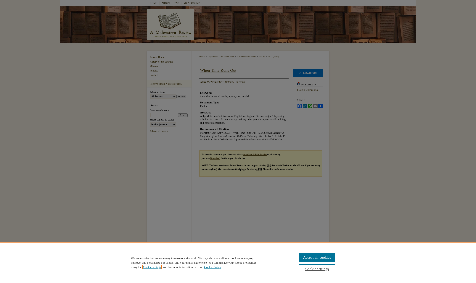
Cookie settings (152, 267)
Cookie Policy (212, 267)
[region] (238, 262)
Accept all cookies (317, 257)
